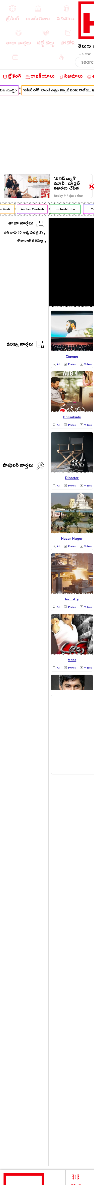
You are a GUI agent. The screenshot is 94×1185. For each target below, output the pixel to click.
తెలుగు (84, 47)
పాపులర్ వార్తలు (18, 466)
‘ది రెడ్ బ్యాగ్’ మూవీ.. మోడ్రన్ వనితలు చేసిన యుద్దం (67, 183)
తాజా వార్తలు (20, 224)
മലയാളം (84, 53)
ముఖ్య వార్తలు (20, 345)
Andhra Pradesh (31, 209)
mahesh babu (64, 209)
